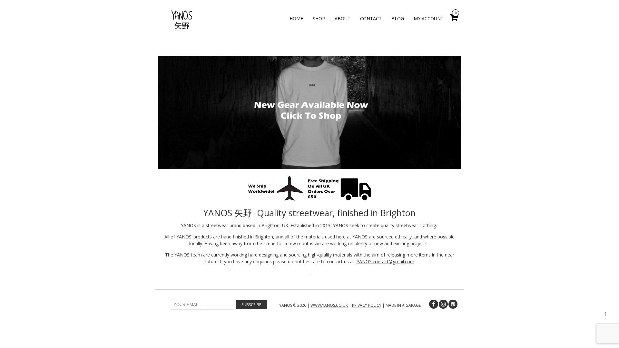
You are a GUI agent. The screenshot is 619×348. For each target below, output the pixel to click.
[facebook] (433, 304)
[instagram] (443, 304)
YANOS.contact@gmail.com (385, 261)
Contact (371, 18)
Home (296, 18)
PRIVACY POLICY (366, 305)
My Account (429, 18)
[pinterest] (453, 304)
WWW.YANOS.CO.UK (329, 305)
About (342, 18)
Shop (319, 18)
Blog (397, 18)
